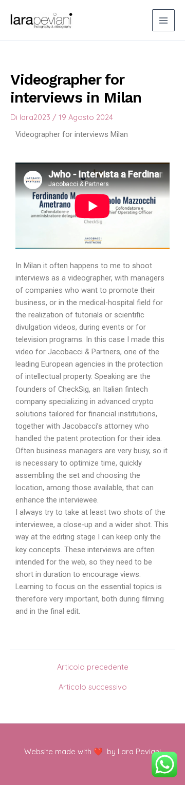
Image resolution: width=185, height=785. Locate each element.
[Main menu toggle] (163, 20)
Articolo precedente (92, 667)
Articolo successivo (93, 687)
